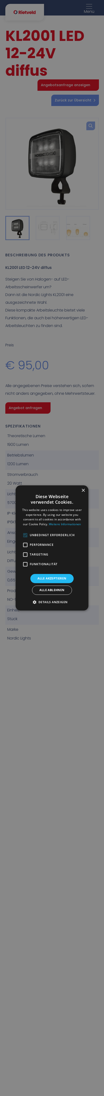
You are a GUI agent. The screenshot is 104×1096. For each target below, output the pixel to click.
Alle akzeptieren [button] (51, 578)
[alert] (52, 548)
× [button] (83, 490)
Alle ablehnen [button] (51, 590)
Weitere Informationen (65, 524)
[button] (52, 602)
